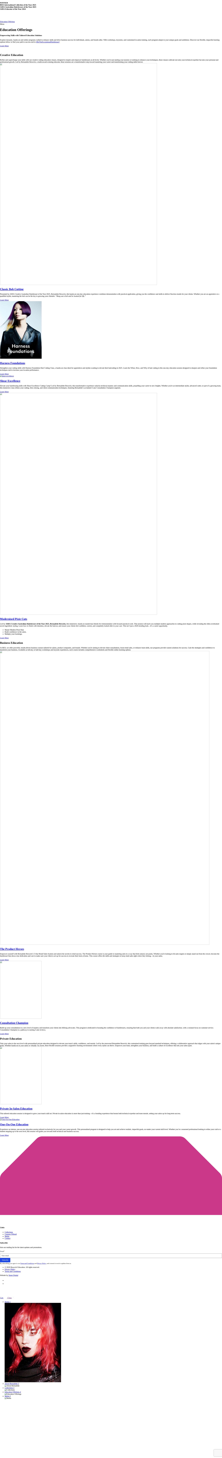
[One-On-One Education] (10, 1119)
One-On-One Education (14, 1124)
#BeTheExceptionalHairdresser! (48, 42)
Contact (7, 1238)
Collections (9, 1232)
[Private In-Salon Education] (21, 1104)
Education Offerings (7, 22)
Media (7, 1236)
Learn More (4, 46)
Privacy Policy (41, 1263)
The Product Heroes (12, 948)
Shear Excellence (10, 380)
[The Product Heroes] (104, 944)
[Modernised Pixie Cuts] (78, 614)
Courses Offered (11, 1234)
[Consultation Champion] (21, 1018)
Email (2, 1251)
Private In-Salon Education (16, 1108)
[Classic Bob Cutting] (78, 284)
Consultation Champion (14, 1022)
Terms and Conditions (27, 1263)
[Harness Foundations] (21, 358)
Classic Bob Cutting (11, 289)
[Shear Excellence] (7, 376)
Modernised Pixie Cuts (13, 618)
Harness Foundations (12, 363)
